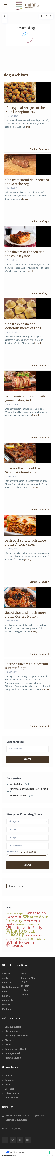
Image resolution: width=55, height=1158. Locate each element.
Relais (8, 1044)
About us (9, 1075)
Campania (7, 982)
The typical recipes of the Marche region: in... (25, 110)
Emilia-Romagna (10, 987)
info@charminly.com (16, 1120)
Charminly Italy (17, 886)
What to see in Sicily (30, 938)
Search (27, 759)
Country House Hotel (15, 1049)
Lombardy (7, 1000)
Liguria (6, 996)
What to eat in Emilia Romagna (28, 924)
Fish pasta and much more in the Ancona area (25, 542)
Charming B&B (12, 1031)
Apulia (5, 978)
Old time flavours (19, 795)
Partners (9, 1089)
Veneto (24, 994)
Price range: (12, 852)
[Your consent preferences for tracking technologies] (50, 1153)
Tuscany (25, 986)
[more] (28, 127)
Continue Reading (38, 149)
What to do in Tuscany (27, 919)
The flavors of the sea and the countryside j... (24, 254)
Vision (8, 1084)
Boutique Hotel (12, 1053)
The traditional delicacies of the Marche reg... (27, 182)
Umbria (24, 990)
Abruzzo (6, 974)
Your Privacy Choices (17, 1152)
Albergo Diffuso (13, 1058)
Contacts (9, 1080)
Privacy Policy (12, 1093)
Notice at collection (9, 1156)
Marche (6, 1004)
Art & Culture (17, 784)
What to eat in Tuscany (21, 932)
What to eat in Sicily (24, 927)
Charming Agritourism (16, 1036)
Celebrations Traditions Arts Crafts (29, 789)
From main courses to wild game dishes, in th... (25, 398)
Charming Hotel (13, 1027)
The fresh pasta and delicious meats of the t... (24, 326)
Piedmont (7, 1009)
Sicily (23, 974)
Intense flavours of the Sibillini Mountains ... (22, 470)
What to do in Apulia (15, 914)
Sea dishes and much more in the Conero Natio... (25, 615)
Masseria (9, 1040)
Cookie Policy (11, 1097)
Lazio (5, 991)
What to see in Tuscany (21, 944)
